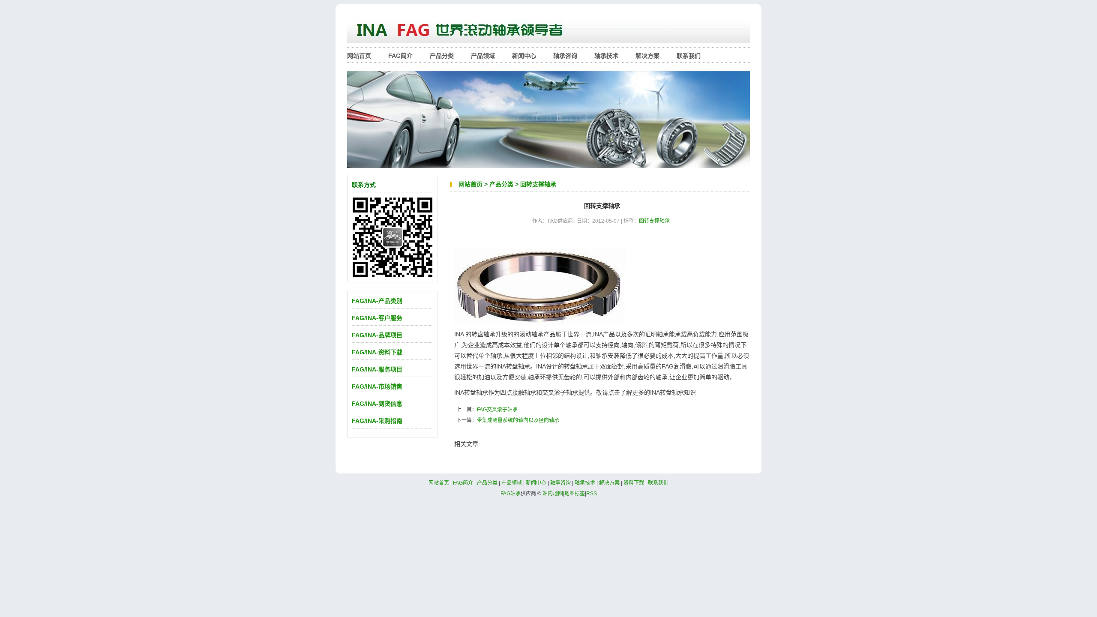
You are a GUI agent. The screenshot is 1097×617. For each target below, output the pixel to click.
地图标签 (574, 494)
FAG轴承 (511, 494)
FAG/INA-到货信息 (377, 403)
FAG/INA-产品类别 (377, 300)
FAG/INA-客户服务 (377, 317)
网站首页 (359, 55)
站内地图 (553, 494)
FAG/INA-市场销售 (377, 386)
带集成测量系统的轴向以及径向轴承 (518, 420)
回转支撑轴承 (538, 184)
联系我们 (689, 55)
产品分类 (442, 55)
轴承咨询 (565, 55)
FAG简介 (400, 55)
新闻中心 (524, 55)
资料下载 (633, 483)
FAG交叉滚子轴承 (497, 410)
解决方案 (647, 55)
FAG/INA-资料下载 (377, 352)
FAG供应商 (548, 30)
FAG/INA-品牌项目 (377, 335)
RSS (591, 494)
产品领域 (483, 55)
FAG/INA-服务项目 (377, 369)
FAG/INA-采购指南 (377, 420)
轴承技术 (606, 55)
